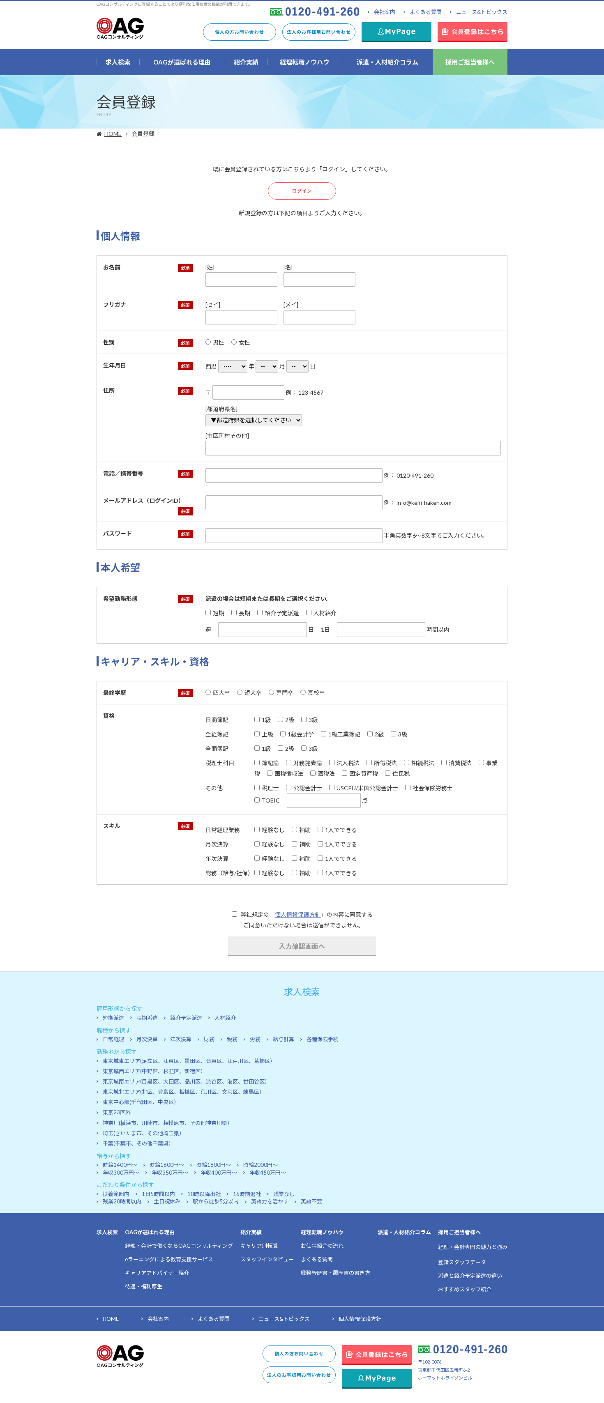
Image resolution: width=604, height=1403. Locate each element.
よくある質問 (426, 12)
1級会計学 (301, 734)
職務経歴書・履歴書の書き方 (335, 1273)
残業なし (284, 1194)
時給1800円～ (213, 1165)
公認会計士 (307, 787)
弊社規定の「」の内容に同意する (306, 914)
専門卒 (284, 692)
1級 (266, 719)
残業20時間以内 (122, 1201)
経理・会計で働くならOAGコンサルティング (179, 1245)
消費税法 (460, 762)
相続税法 (422, 762)
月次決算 (147, 1039)
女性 (244, 342)
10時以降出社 (204, 1194)
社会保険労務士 (433, 787)
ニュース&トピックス (481, 12)
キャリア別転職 (259, 1245)
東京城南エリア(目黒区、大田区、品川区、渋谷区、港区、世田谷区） (186, 1081)
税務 (232, 1039)
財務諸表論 (307, 762)
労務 (255, 1039)
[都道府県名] (221, 408)
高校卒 (316, 692)
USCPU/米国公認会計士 (367, 787)
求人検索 (107, 1232)
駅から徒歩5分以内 (216, 1201)
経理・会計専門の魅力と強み (472, 1247)
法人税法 (348, 762)
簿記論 (270, 762)
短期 (218, 613)
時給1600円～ (167, 1165)
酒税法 (326, 773)
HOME (113, 133)
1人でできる (341, 829)
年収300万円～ (121, 1172)
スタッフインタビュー (267, 1259)
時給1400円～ (120, 1165)
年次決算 (180, 1039)
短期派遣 (113, 1017)
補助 (305, 829)
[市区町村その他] (227, 435)
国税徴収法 (288, 773)
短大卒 (253, 692)
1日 (325, 629)
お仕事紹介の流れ (322, 1245)
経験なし (273, 829)
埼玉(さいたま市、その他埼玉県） (143, 1133)
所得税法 (385, 762)
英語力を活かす (269, 1201)
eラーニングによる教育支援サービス (169, 1259)
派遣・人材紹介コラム (404, 1232)
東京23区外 (117, 1112)
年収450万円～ (267, 1172)
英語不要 (311, 1201)
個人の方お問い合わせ (239, 31)
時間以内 (437, 629)
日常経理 (113, 1039)
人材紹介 (325, 613)
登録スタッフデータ (462, 1262)
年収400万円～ (219, 1172)
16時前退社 (247, 1194)
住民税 (401, 773)
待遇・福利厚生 (143, 1286)
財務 (209, 1039)
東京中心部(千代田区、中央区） (141, 1102)
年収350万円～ (170, 1172)
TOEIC (271, 800)
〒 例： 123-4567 (264, 392)
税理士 (270, 787)
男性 (218, 342)
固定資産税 (363, 773)
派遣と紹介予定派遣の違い (470, 1275)
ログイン (302, 190)
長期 (244, 613)
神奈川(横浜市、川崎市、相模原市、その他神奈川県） (168, 1123)
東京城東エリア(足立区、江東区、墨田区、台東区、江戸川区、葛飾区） (189, 1061)
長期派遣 (147, 1017)
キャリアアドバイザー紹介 (157, 1273)
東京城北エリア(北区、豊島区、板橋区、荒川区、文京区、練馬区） (184, 1091)
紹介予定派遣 (282, 613)
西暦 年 (229, 366)
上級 (267, 734)
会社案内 (384, 12)
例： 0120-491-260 (408, 475)
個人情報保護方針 (298, 914)
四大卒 (221, 692)
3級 (313, 719)
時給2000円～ (260, 1165)
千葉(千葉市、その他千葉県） (138, 1143)
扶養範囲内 (116, 1194)
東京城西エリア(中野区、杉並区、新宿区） (154, 1071)
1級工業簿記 (344, 734)
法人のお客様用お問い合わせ (319, 31)
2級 (289, 719)
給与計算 (283, 1039)
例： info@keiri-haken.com (417, 502)
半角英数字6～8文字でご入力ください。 (435, 535)
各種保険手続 (323, 1039)
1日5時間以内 (158, 1194)
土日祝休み (167, 1201)
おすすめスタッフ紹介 (464, 1289)
